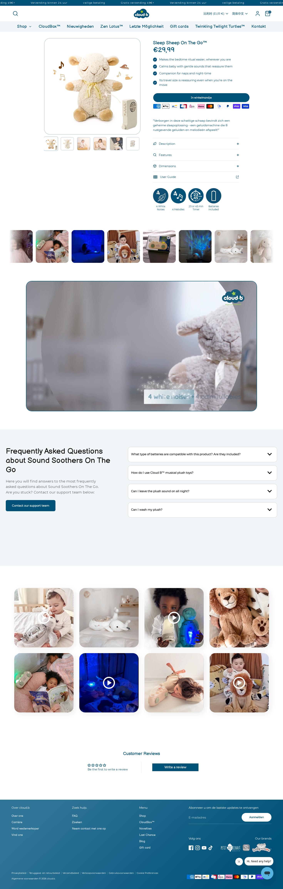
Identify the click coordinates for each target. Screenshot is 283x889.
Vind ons (17, 835)
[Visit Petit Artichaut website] (230, 848)
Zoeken (77, 822)
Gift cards (179, 26)
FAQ (75, 816)
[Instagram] (197, 847)
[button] (51, 144)
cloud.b (51, 878)
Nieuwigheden (80, 26)
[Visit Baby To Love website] (261, 848)
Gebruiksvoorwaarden (121, 873)
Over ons (17, 816)
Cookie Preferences (147, 873)
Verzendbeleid (71, 873)
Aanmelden (256, 817)
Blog (142, 841)
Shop (22, 26)
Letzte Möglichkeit (146, 26)
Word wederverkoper (25, 828)
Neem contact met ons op (89, 828)
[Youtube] (204, 847)
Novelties (145, 828)
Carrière (17, 822)
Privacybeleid (19, 873)
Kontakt (258, 26)
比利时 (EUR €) (213, 13)
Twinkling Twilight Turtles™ (220, 26)
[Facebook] (191, 847)
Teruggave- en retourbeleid (44, 873)
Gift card (145, 848)
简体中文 (238, 13)
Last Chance (147, 835)
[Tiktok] (210, 847)
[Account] (257, 13)
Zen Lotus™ (111, 26)
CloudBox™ (49, 26)
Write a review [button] (175, 767)
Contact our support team (30, 505)
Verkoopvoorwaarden (94, 873)
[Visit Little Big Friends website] (246, 848)
